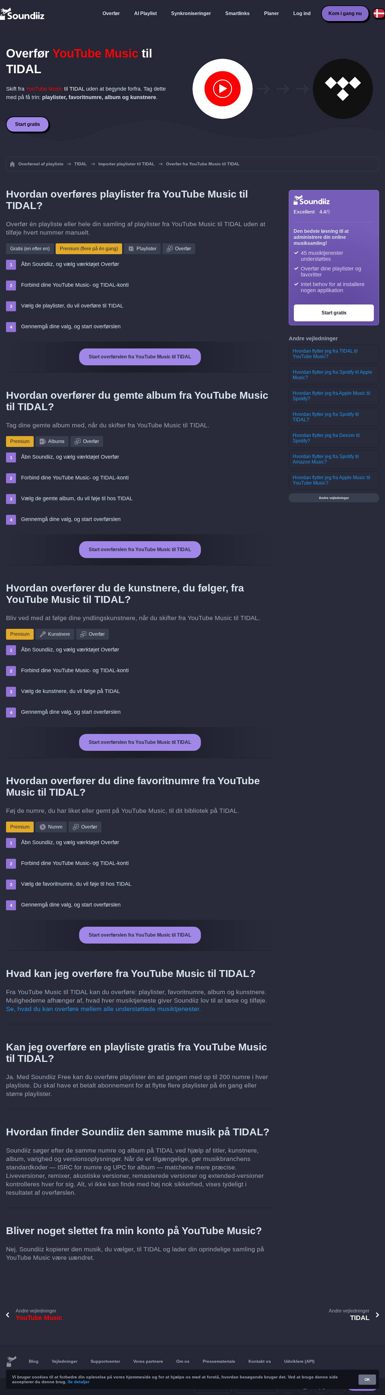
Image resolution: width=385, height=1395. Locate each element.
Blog (33, 1361)
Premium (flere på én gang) (89, 248)
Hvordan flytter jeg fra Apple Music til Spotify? (331, 396)
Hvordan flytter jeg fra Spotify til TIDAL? (326, 417)
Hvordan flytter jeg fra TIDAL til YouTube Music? (325, 353)
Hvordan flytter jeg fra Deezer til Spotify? (326, 438)
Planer (271, 13)
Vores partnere (148, 1361)
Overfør (111, 13)
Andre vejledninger (334, 498)
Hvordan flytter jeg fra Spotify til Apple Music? (332, 375)
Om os (182, 1361)
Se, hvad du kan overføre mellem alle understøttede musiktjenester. (103, 1008)
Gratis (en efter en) (30, 248)
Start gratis (27, 124)
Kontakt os (259, 1361)
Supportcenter (105, 1361)
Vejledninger (64, 1361)
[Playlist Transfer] (22, 13)
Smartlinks (237, 13)
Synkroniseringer (191, 13)
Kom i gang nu (345, 13)
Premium (19, 441)
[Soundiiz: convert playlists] (11, 1362)
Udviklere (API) (299, 1361)
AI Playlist (145, 13)
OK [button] (367, 1380)
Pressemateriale (219, 1361)
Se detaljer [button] (78, 1381)
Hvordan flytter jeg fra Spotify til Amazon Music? (326, 459)
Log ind (302, 13)
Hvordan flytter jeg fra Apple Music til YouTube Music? (331, 480)
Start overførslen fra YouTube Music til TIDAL (140, 356)
